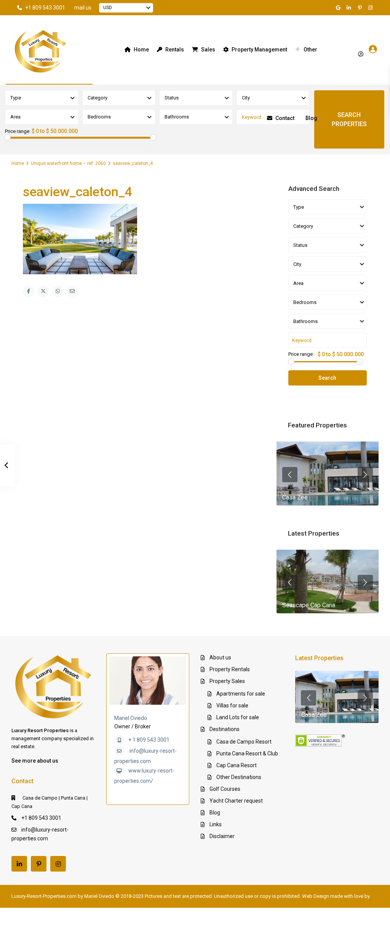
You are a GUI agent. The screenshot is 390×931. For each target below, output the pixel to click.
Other (310, 49)
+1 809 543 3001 (45, 8)
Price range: (17, 131)
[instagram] (371, 7)
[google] (339, 7)
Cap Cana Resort (236, 765)
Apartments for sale (240, 694)
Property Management (259, 49)
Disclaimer (222, 836)
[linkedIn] (350, 7)
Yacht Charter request (236, 801)
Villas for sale (232, 705)
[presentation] (289, 474)
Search (327, 378)
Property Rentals (229, 669)
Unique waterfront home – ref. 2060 (68, 163)
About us (220, 657)
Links (215, 824)
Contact (284, 118)
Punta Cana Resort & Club (247, 753)
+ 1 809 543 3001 (148, 740)
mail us (82, 8)
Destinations (224, 729)
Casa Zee (295, 497)
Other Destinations (238, 777)
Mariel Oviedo (130, 718)
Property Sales (227, 681)
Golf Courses (224, 789)
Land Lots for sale (237, 717)
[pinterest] (360, 7)
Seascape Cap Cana (308, 605)
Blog (311, 118)
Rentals (174, 49)
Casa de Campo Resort (244, 742)
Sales (208, 49)
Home (141, 49)
